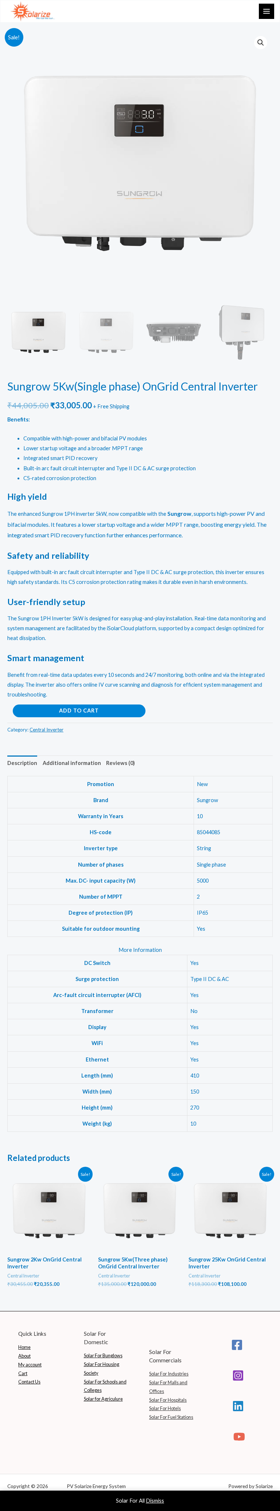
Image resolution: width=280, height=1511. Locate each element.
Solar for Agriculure (103, 1399)
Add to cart (79, 710)
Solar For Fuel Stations (171, 1417)
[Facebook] (237, 1345)
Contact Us (29, 1382)
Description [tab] (22, 763)
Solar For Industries (168, 1374)
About (24, 1356)
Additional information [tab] (72, 763)
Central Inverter (46, 730)
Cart (22, 1373)
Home (24, 1347)
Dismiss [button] (155, 1501)
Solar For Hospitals (168, 1400)
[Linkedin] (238, 1406)
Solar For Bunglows (103, 1355)
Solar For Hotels (165, 1408)
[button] (260, 42)
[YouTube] (239, 1436)
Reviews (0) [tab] (120, 763)
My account (30, 1364)
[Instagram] (238, 1375)
